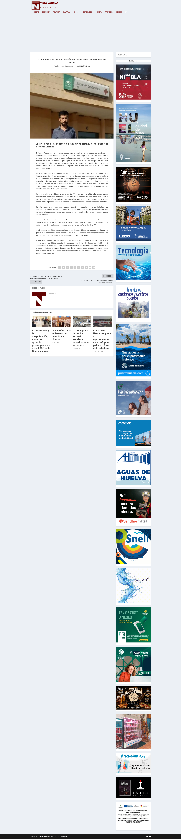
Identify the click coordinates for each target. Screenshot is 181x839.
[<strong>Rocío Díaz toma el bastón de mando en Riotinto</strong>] (61, 321)
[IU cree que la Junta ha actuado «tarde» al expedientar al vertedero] (82, 321)
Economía (46, 12)
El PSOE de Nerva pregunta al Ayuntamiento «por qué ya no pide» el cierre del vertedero (102, 339)
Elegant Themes (44, 836)
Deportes (76, 12)
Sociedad (35, 12)
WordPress (64, 836)
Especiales (87, 12)
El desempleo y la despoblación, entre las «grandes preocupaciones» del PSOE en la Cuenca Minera (41, 340)
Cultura (66, 12)
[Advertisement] (90, 34)
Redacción (69, 66)
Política (56, 12)
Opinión (119, 12)
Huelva (99, 12)
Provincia (109, 12)
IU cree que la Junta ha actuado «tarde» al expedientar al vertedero (81, 338)
